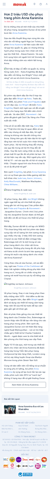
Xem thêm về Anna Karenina (25, 384)
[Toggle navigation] (4, 4)
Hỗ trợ (33, 450)
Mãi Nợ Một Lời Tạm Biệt (8, 428)
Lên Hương (22, 428)
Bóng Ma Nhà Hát (41, 428)
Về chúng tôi (7, 450)
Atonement (31, 114)
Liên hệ (40, 450)
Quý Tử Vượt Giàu (25, 425)
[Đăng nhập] (47, 4)
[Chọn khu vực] (34, 4)
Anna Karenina (19, 33)
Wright (20, 98)
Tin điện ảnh (9, 21)
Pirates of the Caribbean (28, 266)
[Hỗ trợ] (40, 4)
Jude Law (21, 178)
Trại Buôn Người (41, 425)
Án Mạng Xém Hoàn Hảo (41, 432)
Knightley (18, 172)
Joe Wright (23, 104)
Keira (29, 98)
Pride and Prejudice (32, 101)
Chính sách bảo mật (21, 450)
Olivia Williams (11, 184)
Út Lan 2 (5, 432)
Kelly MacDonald (12, 181)
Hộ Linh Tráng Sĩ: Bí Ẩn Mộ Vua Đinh (8, 425)
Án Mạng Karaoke (25, 432)
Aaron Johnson (34, 178)
